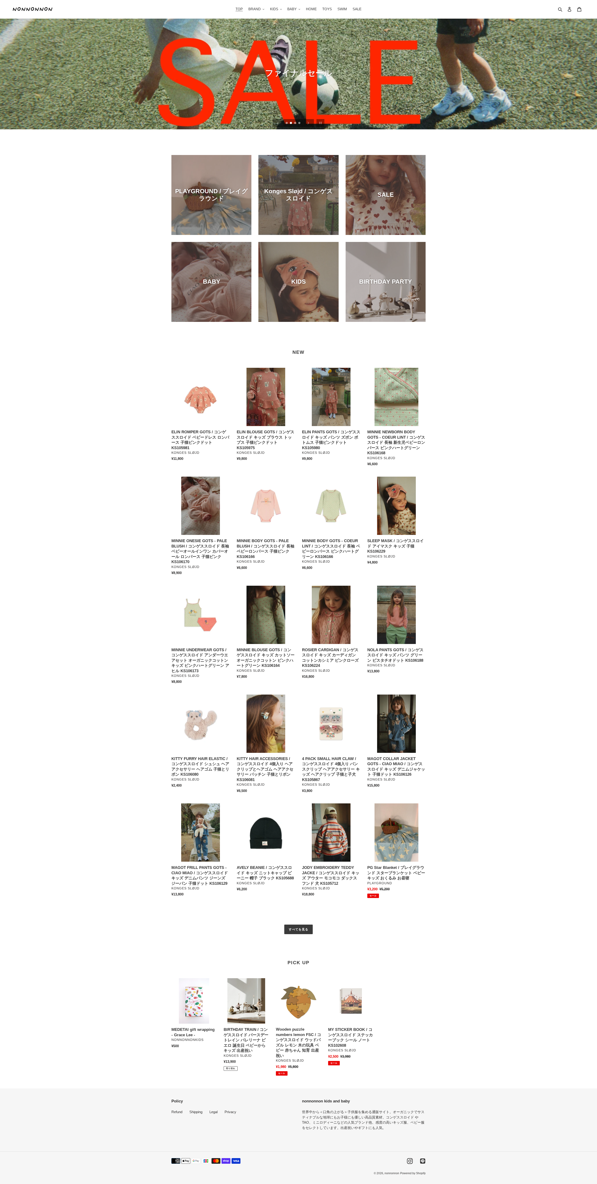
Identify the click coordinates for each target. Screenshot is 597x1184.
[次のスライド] (308, 123)
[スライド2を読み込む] (291, 123)
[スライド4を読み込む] (299, 123)
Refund (176, 1112)
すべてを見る (298, 929)
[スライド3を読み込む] (295, 123)
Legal (213, 1112)
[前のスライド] (278, 123)
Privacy (230, 1112)
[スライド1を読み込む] (287, 123)
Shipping (195, 1112)
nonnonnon (392, 1173)
